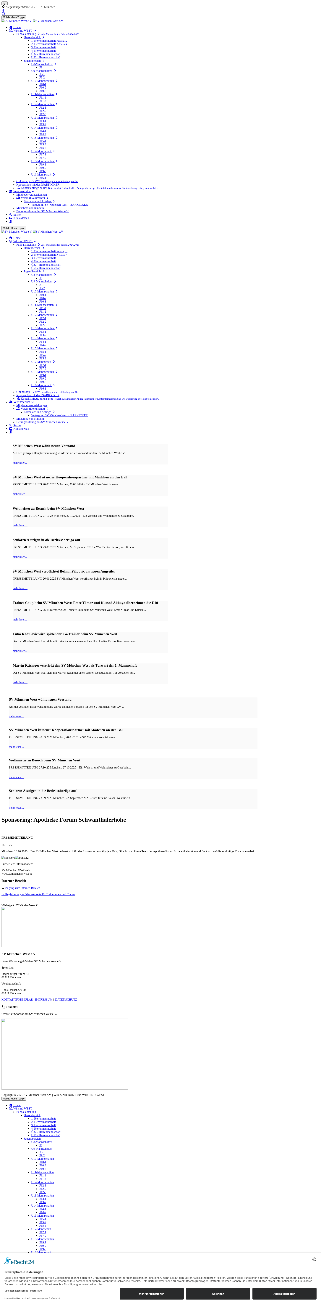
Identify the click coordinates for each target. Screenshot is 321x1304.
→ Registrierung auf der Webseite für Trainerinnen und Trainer (38, 894)
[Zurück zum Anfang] (4, 3)
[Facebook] (3, 10)
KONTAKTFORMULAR (17, 999)
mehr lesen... (20, 462)
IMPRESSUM (43, 999)
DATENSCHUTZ (66, 999)
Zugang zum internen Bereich (22, 888)
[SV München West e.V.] (32, 20)
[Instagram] (3, 13)
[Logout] (11, 221)
